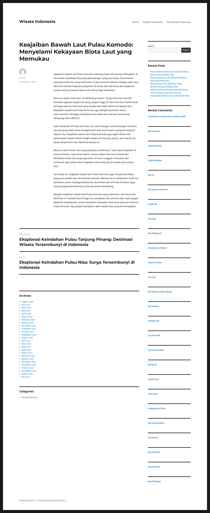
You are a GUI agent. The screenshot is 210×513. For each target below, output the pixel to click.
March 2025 (27, 353)
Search (151, 46)
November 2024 (29, 365)
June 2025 (26, 344)
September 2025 (29, 335)
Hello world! (180, 116)
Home (135, 22)
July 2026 (26, 305)
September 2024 (29, 371)
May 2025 (26, 347)
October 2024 (28, 368)
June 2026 (26, 308)
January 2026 (28, 323)
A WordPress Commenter (159, 116)
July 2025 (26, 341)
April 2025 (26, 350)
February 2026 (28, 320)
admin (22, 78)
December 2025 (29, 326)
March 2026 (27, 317)
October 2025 (28, 332)
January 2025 (28, 359)
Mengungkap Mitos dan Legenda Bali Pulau (169, 96)
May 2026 (26, 311)
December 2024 (29, 362)
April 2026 (26, 314)
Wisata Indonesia (37, 21)
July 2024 (26, 377)
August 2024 (27, 374)
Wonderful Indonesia (179, 22)
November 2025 (29, 329)
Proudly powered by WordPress (52, 500)
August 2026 (27, 302)
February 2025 (28, 356)
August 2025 (27, 338)
